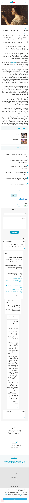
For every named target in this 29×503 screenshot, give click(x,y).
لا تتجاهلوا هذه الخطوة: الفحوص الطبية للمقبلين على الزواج (18, 161)
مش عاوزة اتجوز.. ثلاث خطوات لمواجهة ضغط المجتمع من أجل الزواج (16, 179)
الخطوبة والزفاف (16, 140)
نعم (15, 499)
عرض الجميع (21, 190)
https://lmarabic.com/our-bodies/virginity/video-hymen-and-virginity (14, 291)
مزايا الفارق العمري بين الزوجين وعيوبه (18, 184)
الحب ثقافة (23, 33)
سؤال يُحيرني (13, 195)
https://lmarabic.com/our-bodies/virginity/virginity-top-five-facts (14, 285)
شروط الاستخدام (14, 473)
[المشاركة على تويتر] (23, 199)
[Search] (2, 2)
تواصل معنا (14, 482)
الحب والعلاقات (23, 29)
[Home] (13, 3)
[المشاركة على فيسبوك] (26, 199)
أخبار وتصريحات (14, 479)
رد (24, 248)
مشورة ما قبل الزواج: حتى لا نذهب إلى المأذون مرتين (16, 155)
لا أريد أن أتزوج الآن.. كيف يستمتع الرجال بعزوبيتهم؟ (18, 167)
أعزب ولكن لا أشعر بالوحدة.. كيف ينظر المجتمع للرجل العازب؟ (16, 173)
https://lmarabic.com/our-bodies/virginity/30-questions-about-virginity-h (13, 280)
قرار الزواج (13, 63)
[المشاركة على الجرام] (20, 199)
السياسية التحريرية (14, 477)
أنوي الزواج (17, 134)
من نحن (14, 471)
